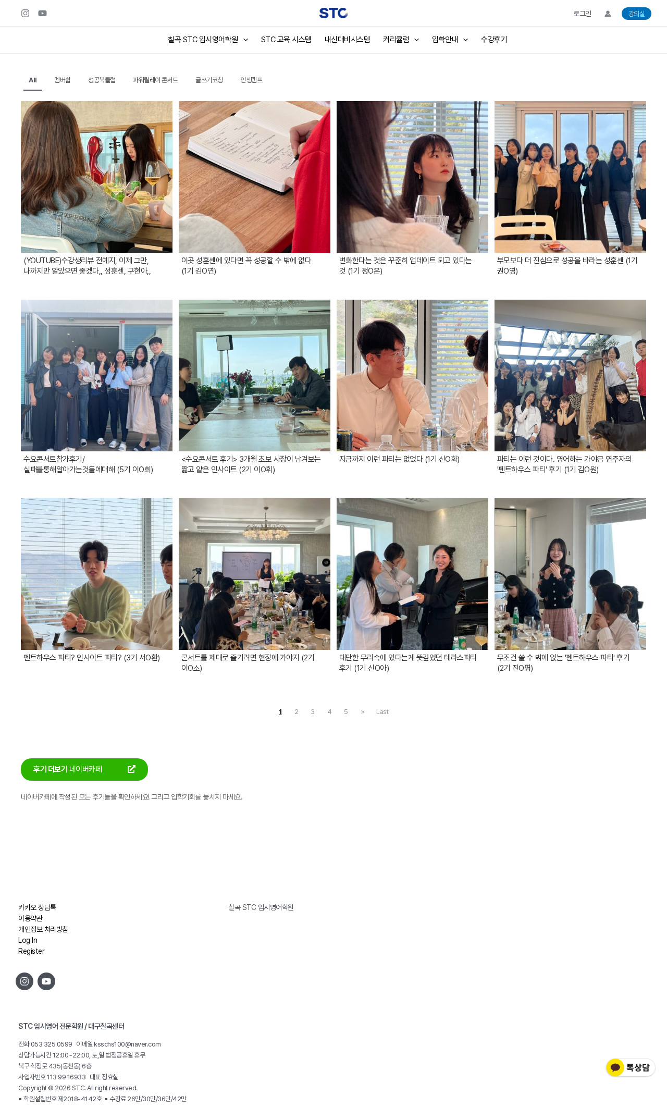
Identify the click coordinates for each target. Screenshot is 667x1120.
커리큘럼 (396, 39)
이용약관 (30, 918)
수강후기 (494, 39)
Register (31, 951)
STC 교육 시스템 (286, 39)
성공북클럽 (102, 80)
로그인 (582, 13)
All (33, 80)
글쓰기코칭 (209, 80)
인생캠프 (251, 80)
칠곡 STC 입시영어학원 (203, 39)
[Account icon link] (607, 13)
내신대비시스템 (347, 39)
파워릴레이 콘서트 (155, 80)
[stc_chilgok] (25, 13)
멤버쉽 (62, 80)
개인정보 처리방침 (43, 929)
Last (382, 712)
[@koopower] (46, 981)
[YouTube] (42, 13)
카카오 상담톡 (37, 907)
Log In (27, 940)
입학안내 (445, 39)
